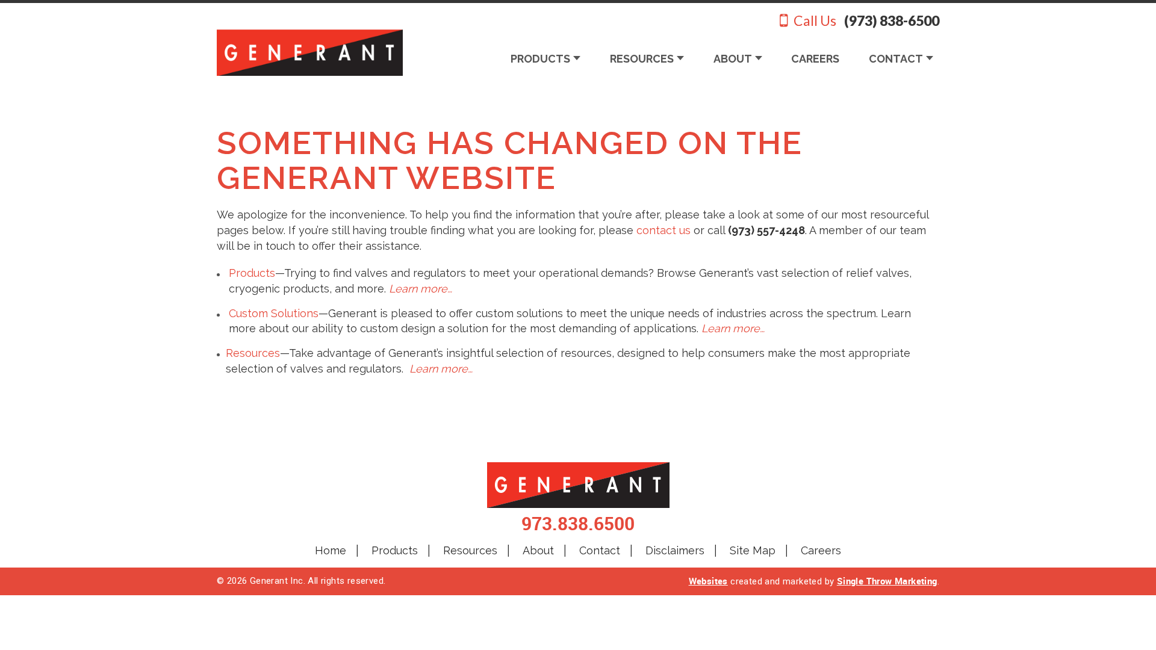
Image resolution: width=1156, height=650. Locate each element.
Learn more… (420, 288)
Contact (599, 550)
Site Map (752, 550)
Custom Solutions (274, 313)
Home (330, 550)
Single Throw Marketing (887, 581)
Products (252, 273)
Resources (253, 353)
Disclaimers (674, 550)
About (538, 550)
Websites (708, 581)
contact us (663, 230)
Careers (821, 550)
